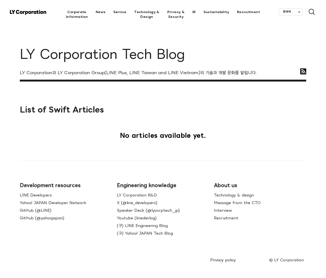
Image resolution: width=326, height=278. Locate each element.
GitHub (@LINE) (36, 210)
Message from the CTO (237, 203)
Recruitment (226, 218)
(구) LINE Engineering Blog (142, 225)
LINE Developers (36, 195)
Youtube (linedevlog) (137, 218)
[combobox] (291, 12)
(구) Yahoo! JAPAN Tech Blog (145, 233)
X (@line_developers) (137, 203)
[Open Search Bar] (309, 12)
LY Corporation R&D (137, 195)
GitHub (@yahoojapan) (42, 218)
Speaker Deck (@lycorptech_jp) (148, 210)
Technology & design (234, 195)
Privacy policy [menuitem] (223, 260)
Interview (223, 210)
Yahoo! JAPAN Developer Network (53, 203)
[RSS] (303, 71)
